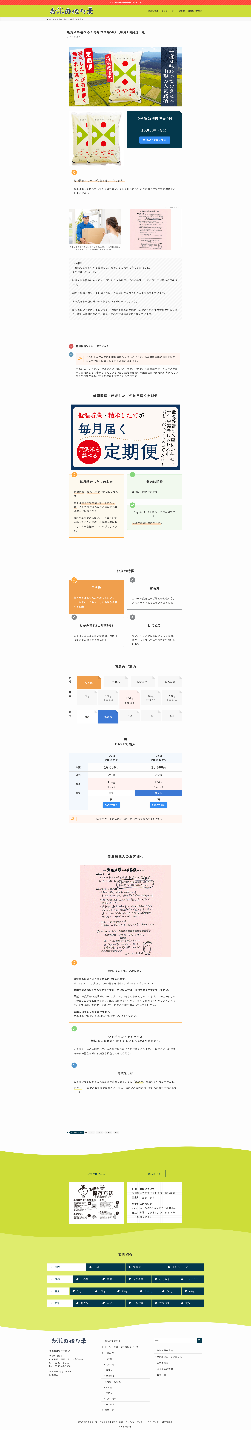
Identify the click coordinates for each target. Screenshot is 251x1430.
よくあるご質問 (165, 1368)
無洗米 (108, 1132)
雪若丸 (109, 1370)
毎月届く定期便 (77, 1132)
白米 (116, 1132)
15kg (91, 1132)
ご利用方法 (162, 1362)
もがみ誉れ (111, 1364)
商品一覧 (109, 1410)
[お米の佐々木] (71, 11)
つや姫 (99, 1132)
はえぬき (110, 1375)
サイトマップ (153, 1422)
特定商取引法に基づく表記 (111, 1422)
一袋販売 (109, 1353)
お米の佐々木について (87, 1422)
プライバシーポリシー (135, 1422)
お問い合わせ (167, 1422)
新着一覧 (161, 1375)
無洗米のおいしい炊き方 (169, 1356)
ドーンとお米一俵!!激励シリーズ (122, 1346)
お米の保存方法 (165, 1350)
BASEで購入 (111, 805)
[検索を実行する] (199, 1340)
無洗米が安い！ (113, 1340)
